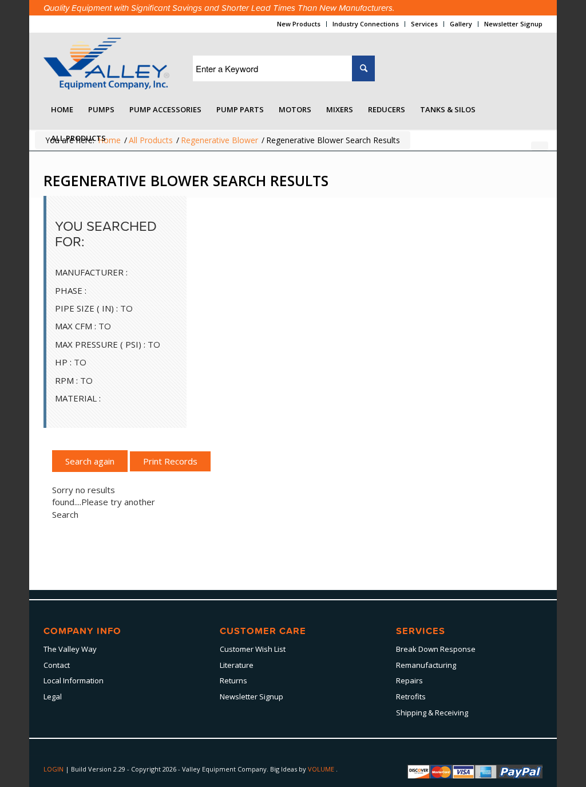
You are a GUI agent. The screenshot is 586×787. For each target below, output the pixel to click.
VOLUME (322, 769)
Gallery (461, 23)
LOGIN (54, 769)
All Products (151, 140)
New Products (298, 23)
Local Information (73, 680)
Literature (237, 665)
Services (424, 23)
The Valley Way (70, 649)
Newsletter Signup (513, 23)
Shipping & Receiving (432, 712)
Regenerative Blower (219, 140)
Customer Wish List (253, 649)
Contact (56, 665)
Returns (233, 680)
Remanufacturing (426, 665)
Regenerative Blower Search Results (185, 180)
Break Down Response (436, 649)
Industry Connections (365, 23)
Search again (89, 461)
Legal (52, 696)
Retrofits (411, 696)
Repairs (409, 680)
